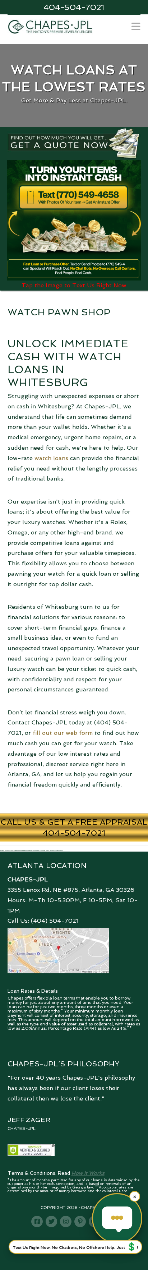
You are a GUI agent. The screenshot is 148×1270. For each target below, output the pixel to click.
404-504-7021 (73, 7)
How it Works (88, 1173)
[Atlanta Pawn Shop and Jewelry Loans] (50, 26)
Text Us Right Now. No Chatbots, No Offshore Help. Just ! (75, 1246)
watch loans (51, 458)
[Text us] (117, 1218)
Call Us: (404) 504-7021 (43, 920)
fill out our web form (63, 732)
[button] (135, 27)
